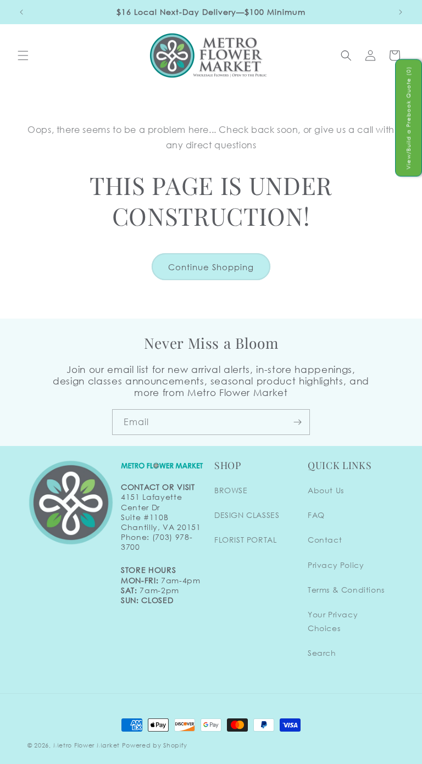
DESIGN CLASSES (246, 515)
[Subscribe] (297, 422)
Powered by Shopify (154, 745)
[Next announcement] (400, 12)
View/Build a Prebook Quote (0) (408, 118)
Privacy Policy (336, 565)
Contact (325, 539)
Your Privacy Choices (333, 621)
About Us (326, 490)
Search (322, 653)
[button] (23, 55)
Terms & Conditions (346, 589)
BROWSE (231, 490)
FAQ (316, 515)
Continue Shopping (211, 266)
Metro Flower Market (86, 745)
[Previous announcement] (21, 12)
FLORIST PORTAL (245, 539)
